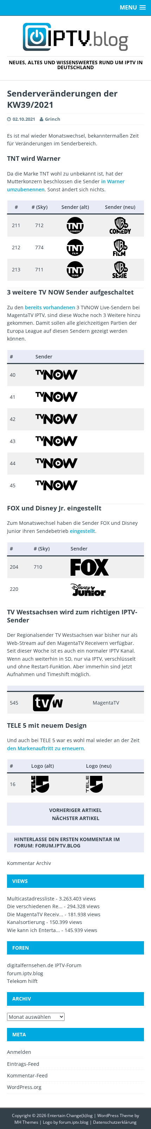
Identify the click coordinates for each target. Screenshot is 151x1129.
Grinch (52, 119)
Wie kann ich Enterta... (33, 930)
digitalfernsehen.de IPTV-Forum (44, 965)
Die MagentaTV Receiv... (35, 914)
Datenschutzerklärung (115, 1122)
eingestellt (82, 531)
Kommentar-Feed (27, 1075)
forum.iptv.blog (57, 845)
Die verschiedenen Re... (35, 906)
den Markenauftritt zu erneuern (45, 748)
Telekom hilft (22, 981)
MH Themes (26, 1122)
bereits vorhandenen (50, 307)
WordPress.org (24, 1087)
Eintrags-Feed (23, 1064)
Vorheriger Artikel (75, 810)
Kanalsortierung (26, 922)
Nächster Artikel (75, 818)
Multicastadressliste (30, 898)
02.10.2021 (24, 119)
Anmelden (19, 1052)
